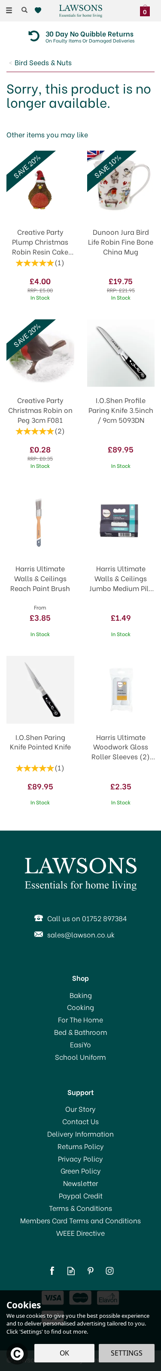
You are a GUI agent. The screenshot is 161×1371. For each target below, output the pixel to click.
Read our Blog (71, 1270)
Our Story (80, 1108)
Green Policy (81, 1170)
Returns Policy (81, 1146)
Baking (81, 995)
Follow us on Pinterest (90, 1270)
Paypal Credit (81, 1195)
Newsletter (80, 1183)
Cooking (80, 1007)
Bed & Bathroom (80, 1032)
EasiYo (80, 1044)
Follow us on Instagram (109, 1270)
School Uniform (80, 1057)
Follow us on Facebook (51, 1270)
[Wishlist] (40, 10)
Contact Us (80, 1121)
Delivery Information (80, 1133)
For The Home (80, 1019)
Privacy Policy (80, 1158)
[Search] (24, 9)
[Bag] (147, 9)
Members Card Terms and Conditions (80, 1220)
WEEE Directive (80, 1233)
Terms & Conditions (80, 1208)
